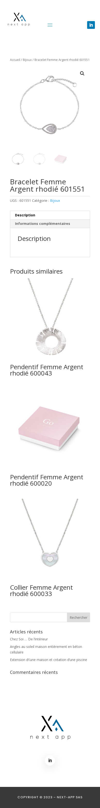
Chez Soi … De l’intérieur (29, 639)
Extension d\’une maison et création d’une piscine (48, 659)
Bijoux (27, 59)
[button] (82, 73)
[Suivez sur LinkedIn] (91, 25)
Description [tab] (25, 215)
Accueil (15, 59)
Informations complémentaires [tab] (42, 223)
